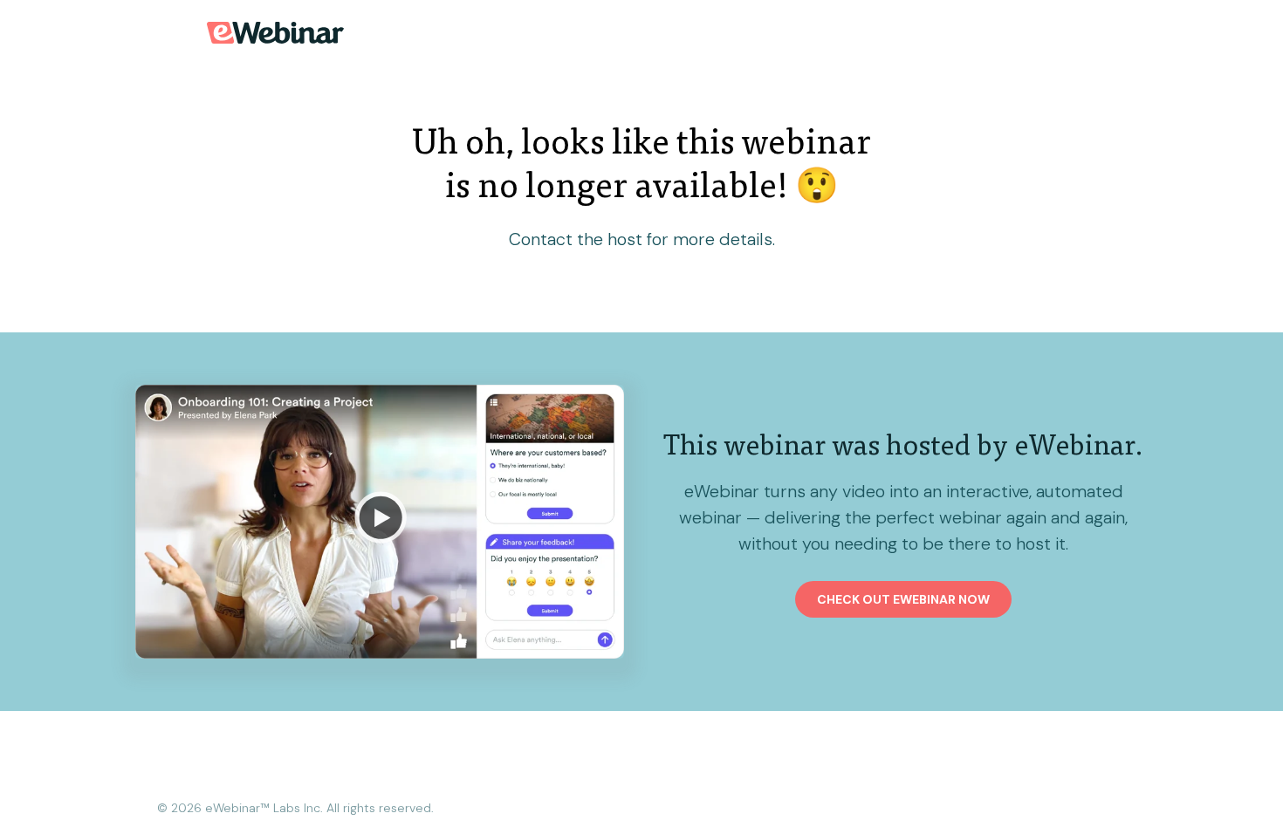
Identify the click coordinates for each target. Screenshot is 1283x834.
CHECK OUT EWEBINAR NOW (903, 599)
